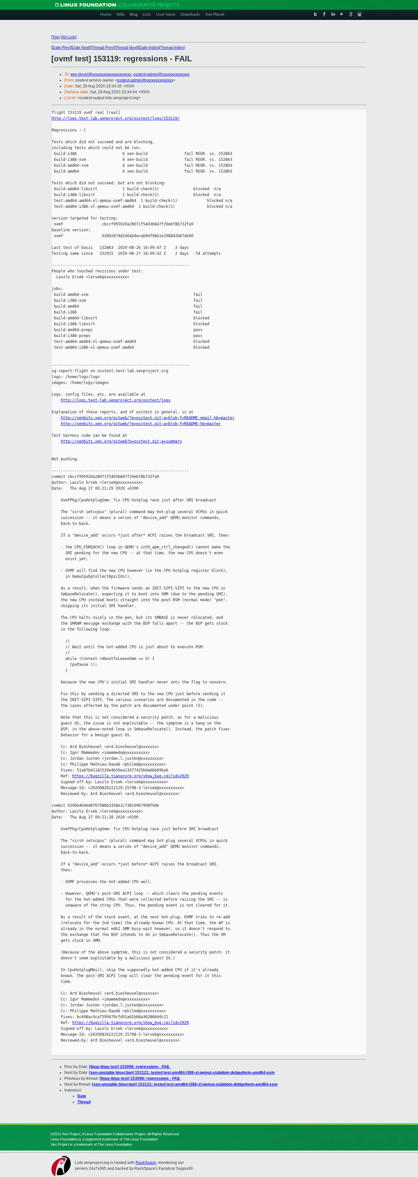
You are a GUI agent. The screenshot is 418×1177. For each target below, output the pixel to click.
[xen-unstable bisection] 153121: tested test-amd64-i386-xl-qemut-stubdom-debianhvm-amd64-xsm (182, 1072)
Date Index (148, 47)
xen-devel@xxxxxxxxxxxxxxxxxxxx (101, 74)
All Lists (68, 37)
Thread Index (172, 47)
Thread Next (126, 47)
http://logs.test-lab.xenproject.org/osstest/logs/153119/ (116, 118)
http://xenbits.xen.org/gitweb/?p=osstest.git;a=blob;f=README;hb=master (141, 423)
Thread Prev (102, 47)
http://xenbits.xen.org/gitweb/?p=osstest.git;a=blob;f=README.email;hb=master (147, 418)
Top (55, 37)
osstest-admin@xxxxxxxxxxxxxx (161, 74)
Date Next (80, 47)
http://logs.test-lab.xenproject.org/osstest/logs (115, 400)
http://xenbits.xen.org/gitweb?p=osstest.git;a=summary (121, 441)
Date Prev (61, 47)
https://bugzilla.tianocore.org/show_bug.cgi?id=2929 (130, 776)
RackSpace (146, 1162)
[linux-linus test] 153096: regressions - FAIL (129, 1066)
